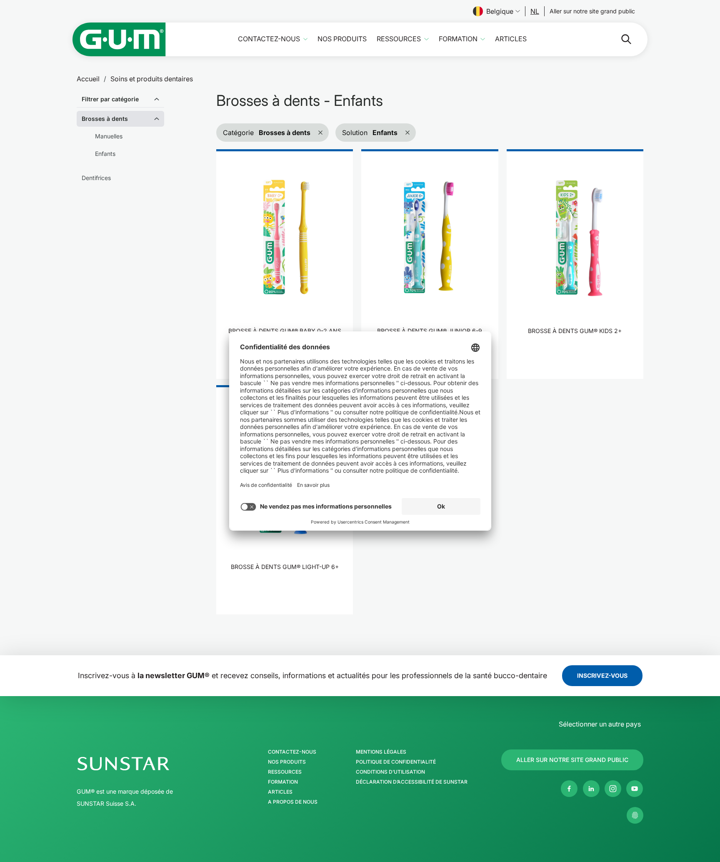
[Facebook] (569, 788)
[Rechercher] (619, 39)
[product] (284, 263)
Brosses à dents (105, 118)
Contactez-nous (269, 39)
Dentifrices (96, 177)
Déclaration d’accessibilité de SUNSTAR (412, 781)
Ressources (399, 39)
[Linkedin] (591, 788)
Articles (511, 39)
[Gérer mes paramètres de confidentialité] (635, 815)
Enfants (105, 153)
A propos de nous (293, 801)
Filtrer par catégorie (110, 99)
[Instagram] (613, 788)
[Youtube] (634, 788)
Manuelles (108, 136)
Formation (458, 39)
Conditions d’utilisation (390, 771)
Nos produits (342, 39)
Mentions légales (381, 751)
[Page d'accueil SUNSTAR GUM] (119, 39)
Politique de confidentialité (396, 761)
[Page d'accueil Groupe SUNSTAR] (149, 763)
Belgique (499, 11)
